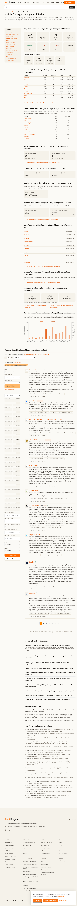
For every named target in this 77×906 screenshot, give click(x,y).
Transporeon (27, 89)
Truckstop (26, 82)
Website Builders (27, 871)
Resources (36, 2)
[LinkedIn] (74, 819)
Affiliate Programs (10, 44)
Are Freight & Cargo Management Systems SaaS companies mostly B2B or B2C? (49, 695)
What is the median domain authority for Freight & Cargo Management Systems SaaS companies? (50, 673)
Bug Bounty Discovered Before (11, 547)
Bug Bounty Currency (10, 529)
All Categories (12, 11)
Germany (26, 129)
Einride (26, 84)
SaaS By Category (9, 845)
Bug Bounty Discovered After (11, 541)
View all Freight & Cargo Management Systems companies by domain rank (43, 162)
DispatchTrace (34, 534)
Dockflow (32, 401)
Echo (25, 95)
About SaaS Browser (11, 58)
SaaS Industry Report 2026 (11, 867)
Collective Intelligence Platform (30, 864)
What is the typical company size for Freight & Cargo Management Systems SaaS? (49, 668)
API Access (7, 862)
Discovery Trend (10, 52)
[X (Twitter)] (72, 819)
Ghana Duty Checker (36, 440)
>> (59, 623)
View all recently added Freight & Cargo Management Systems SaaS (42, 266)
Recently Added (10, 46)
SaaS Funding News (10, 859)
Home (6, 11)
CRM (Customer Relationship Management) (30, 889)
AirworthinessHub (36, 370)
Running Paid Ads (9, 864)
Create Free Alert (43, 354)
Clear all (16, 362)
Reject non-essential (50, 901)
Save (20, 362)
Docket (25, 259)
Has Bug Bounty (9, 512)
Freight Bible (27, 245)
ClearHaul (26, 234)
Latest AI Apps (8, 842)
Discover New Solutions (29, 842)
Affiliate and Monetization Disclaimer (47, 873)
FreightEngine (34, 505)
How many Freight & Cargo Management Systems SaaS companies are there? (48, 645)
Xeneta (26, 91)
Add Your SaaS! (63, 853)
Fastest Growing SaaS (10, 856)
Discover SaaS (9, 54)
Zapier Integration (45, 853)
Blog (42, 861)
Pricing (44, 2)
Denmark (26, 138)
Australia (26, 127)
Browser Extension (45, 848)
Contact (61, 850)
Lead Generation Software (29, 861)
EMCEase (26, 238)
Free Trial (39, 400)
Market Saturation (10, 42)
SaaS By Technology (10, 850)
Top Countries (9, 36)
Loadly (31, 562)
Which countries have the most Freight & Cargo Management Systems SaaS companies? (47, 679)
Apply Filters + (12, 555)
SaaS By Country (9, 848)
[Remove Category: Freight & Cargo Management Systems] (27, 365)
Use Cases (27, 2)
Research (25, 853)
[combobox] (12, 377)
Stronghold (27, 262)
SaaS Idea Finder (45, 845)
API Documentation (46, 867)
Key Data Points (10, 32)
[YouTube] (69, 819)
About (60, 845)
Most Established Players (12, 34)
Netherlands (27, 132)
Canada (26, 125)
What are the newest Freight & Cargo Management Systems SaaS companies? (48, 699)
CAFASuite (26, 248)
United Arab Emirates (29, 134)
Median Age (9, 48)
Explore (19, 2)
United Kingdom (28, 123)
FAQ (7, 56)
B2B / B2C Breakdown (11, 50)
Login (52, 2)
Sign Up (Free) (60, 2)
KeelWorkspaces (28, 241)
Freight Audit (27, 252)
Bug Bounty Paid (9, 518)
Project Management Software (30, 881)
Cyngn (26, 86)
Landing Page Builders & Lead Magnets (30, 867)
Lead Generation (27, 845)
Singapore (26, 136)
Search (72, 7)
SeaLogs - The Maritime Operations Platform (45, 419)
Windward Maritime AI (30, 93)
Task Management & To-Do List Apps (31, 877)
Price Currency (9, 374)
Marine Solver (34, 490)
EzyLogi (26, 231)
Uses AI (7, 392)
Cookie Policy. (61, 896)
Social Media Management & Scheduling (30, 884)
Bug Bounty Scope (9, 535)
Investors (25, 848)
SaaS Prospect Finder (46, 842)
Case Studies (44, 864)
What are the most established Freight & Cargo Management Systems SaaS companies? (47, 663)
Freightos (26, 77)
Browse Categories (9, 389)
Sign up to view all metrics (38, 396)
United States (27, 118)
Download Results (29, 354)
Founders (25, 850)
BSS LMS (26, 255)
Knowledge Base (45, 870)
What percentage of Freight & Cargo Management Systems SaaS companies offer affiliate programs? (49, 685)
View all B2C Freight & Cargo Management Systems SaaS (61, 306)
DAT (25, 79)
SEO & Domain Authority (12, 38)
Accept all (37, 901)
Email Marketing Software (29, 874)
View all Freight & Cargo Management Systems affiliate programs (41, 219)
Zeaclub (32, 593)
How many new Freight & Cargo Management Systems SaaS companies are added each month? (49, 657)
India (25, 120)
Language (61, 858)
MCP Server (44, 850)
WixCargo (33, 465)
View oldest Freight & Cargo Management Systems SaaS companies (42, 282)
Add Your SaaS (70, 2)
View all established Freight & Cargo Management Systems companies (42, 102)
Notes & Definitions (10, 60)
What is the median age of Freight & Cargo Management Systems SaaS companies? (50, 691)
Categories (8, 380)
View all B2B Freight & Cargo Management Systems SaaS (35, 306)
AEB (25, 98)
